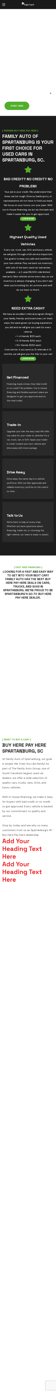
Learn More (28, 218)
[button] (51, 4)
